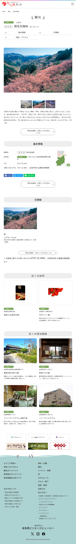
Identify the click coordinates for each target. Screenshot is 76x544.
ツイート (19, 175)
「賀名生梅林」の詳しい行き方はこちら (38, 131)
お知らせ (41, 488)
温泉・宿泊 (42, 485)
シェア (10, 175)
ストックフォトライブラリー (48, 499)
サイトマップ (43, 507)
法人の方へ (42, 492)
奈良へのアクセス (11, 467)
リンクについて (44, 513)
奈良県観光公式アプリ (13, 477)
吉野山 (42, 111)
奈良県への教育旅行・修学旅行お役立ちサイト (53, 496)
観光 (9, 11)
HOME (3, 11)
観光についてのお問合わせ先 (14, 498)
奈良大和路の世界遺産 (12, 492)
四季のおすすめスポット (12, 495)
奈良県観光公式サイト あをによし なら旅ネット (12, 4)
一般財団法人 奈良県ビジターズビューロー (48, 517)
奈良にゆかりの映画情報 (46, 504)
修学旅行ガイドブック (13, 474)
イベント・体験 (44, 470)
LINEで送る (31, 175)
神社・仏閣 (42, 463)
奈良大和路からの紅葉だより (14, 501)
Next (69, 72)
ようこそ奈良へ (10, 463)
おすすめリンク (10, 488)
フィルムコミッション (46, 502)
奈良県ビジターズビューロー (38, 527)
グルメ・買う (43, 481)
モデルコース (43, 477)
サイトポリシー (44, 510)
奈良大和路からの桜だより (13, 504)
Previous (6, 72)
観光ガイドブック (11, 470)
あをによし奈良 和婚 (12, 507)
